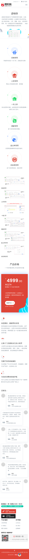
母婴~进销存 (4, 528)
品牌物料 (18, 528)
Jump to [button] (15, 1)
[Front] (7, 4)
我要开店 (9, 303)
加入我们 (18, 525)
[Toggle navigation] (26, 5)
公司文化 (18, 523)
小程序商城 (4, 523)
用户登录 (25, 1)
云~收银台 (3, 525)
